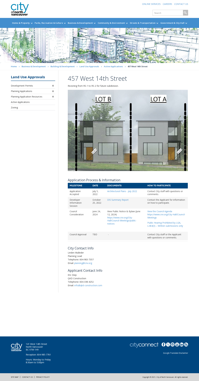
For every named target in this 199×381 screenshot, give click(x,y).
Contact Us (181, 3)
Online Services (151, 3)
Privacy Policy (43, 377)
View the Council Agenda (160, 211)
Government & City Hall (172, 23)
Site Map (15, 377)
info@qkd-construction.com (88, 285)
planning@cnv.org (83, 263)
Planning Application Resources (26, 96)
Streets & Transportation (142, 23)
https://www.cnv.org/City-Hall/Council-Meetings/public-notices (122, 220)
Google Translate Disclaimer (175, 353)
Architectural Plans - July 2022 (122, 191)
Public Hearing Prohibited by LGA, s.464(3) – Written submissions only (165, 224)
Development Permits (22, 85)
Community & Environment (111, 23)
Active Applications (113, 66)
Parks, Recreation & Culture (49, 23)
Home (14, 66)
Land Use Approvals (89, 66)
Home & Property (21, 23)
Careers (167, 3)
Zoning (14, 107)
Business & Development (80, 23)
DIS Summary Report (118, 199)
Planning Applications (21, 91)
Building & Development (63, 66)
